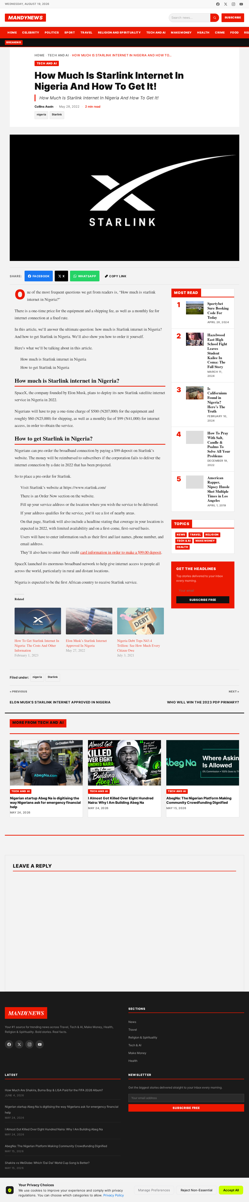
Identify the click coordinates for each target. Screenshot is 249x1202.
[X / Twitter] (226, 4)
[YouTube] (241, 4)
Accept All (231, 1190)
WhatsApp (87, 276)
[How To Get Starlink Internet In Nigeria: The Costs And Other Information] (38, 621)
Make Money (181, 32)
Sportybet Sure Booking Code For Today (218, 310)
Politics (52, 32)
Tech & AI (184, 540)
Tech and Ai (156, 32)
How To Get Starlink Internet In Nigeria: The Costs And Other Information (37, 645)
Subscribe (233, 17)
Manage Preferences (154, 1190)
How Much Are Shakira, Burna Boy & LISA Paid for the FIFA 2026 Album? (54, 1090)
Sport (69, 32)
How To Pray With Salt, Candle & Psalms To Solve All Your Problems (218, 444)
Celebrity (30, 32)
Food (234, 32)
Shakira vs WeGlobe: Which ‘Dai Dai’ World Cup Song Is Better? (47, 1163)
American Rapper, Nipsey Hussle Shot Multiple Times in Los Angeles (218, 489)
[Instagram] (233, 4)
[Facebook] (218, 4)
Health (203, 32)
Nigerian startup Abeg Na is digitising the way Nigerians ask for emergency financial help (45, 802)
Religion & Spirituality (142, 1037)
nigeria (41, 114)
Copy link (117, 276)
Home (12, 32)
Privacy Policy (113, 1195)
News (181, 534)
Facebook (41, 276)
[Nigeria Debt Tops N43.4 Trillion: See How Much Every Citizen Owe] (140, 621)
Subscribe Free (202, 600)
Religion (212, 534)
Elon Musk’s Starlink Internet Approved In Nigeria (86, 643)
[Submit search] (214, 17)
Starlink (57, 114)
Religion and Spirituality (119, 32)
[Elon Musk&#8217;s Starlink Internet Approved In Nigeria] (89, 621)
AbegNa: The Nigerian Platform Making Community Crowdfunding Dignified (198, 800)
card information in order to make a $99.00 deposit (120, 552)
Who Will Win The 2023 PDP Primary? (203, 702)
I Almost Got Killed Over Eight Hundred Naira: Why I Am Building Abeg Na (120, 800)
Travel (86, 32)
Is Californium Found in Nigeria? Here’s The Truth (217, 400)
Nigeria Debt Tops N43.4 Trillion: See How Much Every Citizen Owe (138, 645)
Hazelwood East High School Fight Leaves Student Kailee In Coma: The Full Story (217, 350)
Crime (220, 32)
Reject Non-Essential (196, 1190)
